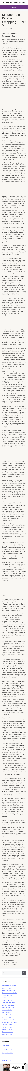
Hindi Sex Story (6, 1012)
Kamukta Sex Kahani (8, 1019)
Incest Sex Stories (7, 1017)
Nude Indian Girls (7, 1049)
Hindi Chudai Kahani (8, 1007)
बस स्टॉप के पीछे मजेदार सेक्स (10, 962)
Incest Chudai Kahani (8, 1015)
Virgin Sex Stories (7, 1034)
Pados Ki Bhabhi (7, 1024)
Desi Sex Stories (7, 1000)
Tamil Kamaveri (6, 1060)
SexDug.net (5, 1045)
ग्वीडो (3, 1056)
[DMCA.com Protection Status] (5, 1042)
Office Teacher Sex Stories (10, 1022)
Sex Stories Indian (7, 1032)
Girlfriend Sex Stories (8, 1005)
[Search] (24, 973)
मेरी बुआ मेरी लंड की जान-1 (10, 964)
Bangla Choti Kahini (7, 1053)
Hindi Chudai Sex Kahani (14, 2)
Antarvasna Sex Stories (9, 985)
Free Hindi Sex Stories (8, 1002)
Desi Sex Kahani (6, 998)
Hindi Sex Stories (9, 960)
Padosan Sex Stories (8, 1027)
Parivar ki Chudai (7, 1029)
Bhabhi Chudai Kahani (8, 990)
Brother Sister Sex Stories (9, 993)
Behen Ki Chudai (7, 988)
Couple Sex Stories (7, 995)
